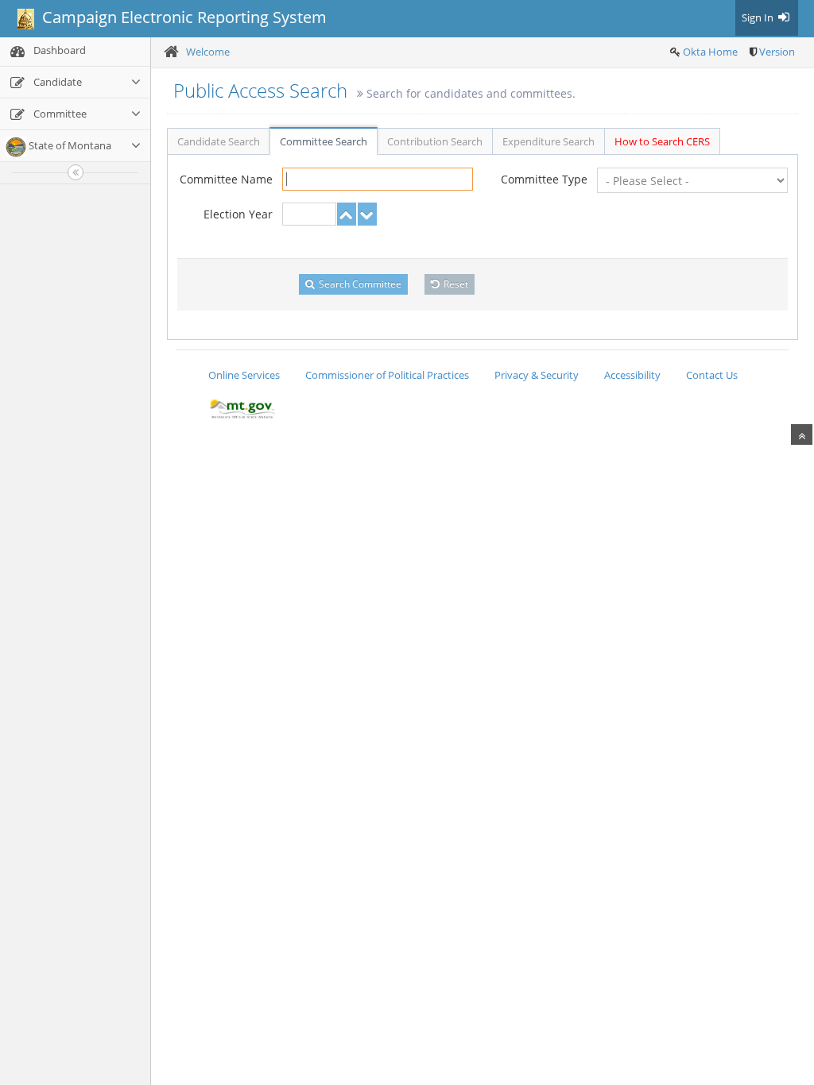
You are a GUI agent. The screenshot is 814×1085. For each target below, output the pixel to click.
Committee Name (226, 179)
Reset (454, 284)
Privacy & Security (536, 375)
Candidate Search (218, 141)
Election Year (238, 214)
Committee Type (544, 179)
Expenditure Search (548, 141)
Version (777, 51)
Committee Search (323, 141)
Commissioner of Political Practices (387, 375)
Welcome (208, 51)
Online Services (244, 375)
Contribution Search (435, 141)
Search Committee (358, 284)
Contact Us (712, 375)
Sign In (759, 17)
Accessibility (632, 375)
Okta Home (710, 51)
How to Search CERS (662, 141)
